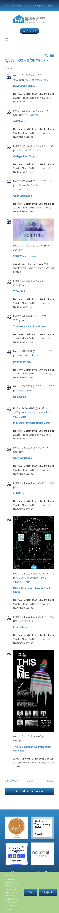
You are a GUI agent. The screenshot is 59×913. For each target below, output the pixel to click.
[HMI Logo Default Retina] (29, 15)
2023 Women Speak (24, 256)
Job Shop (19, 493)
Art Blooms (19, 121)
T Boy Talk (19, 291)
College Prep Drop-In (25, 156)
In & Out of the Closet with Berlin (32, 422)
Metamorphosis (22, 361)
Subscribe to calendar (29, 791)
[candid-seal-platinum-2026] (42, 817)
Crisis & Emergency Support (39, 5)
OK (30, 892)
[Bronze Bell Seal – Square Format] (16, 817)
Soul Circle (19, 397)
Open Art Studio (22, 195)
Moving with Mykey (24, 86)
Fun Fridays (20, 627)
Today (29, 780)
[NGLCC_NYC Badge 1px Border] (42, 843)
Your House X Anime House (29, 326)
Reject (48, 892)
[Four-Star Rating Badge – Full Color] (16, 843)
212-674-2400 (13, 5)
